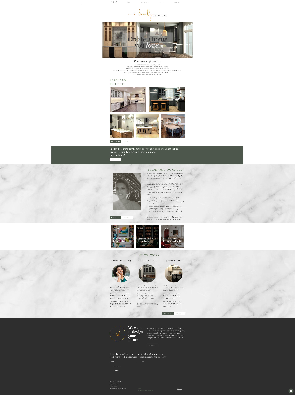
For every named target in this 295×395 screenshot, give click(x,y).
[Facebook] (111, 2)
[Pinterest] (114, 2)
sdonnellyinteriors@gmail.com (118, 388)
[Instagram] (116, 2)
